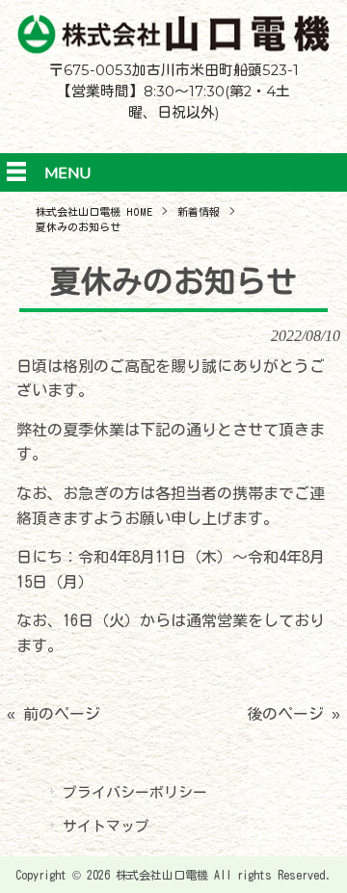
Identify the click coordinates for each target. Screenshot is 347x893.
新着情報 (198, 211)
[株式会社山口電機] (173, 48)
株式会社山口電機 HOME (94, 211)
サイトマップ (106, 826)
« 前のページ (53, 714)
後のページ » (293, 714)
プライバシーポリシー (135, 792)
